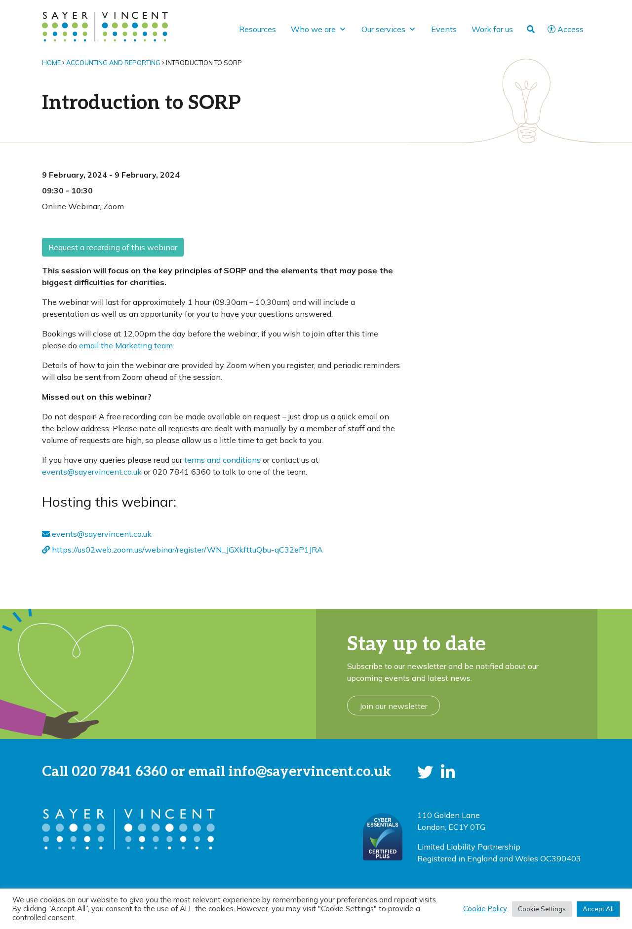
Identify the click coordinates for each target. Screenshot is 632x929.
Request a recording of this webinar (112, 247)
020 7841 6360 (119, 772)
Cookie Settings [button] (542, 909)
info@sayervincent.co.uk (310, 772)
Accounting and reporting (113, 63)
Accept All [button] (598, 909)
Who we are (313, 29)
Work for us (492, 29)
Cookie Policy (485, 908)
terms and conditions (222, 460)
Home (51, 63)
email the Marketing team (126, 345)
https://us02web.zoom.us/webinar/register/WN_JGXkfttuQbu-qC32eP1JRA (186, 550)
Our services (383, 29)
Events (444, 29)
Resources (257, 29)
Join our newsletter (393, 706)
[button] (425, 772)
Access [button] (570, 29)
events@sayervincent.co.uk (92, 472)
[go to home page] (105, 26)
